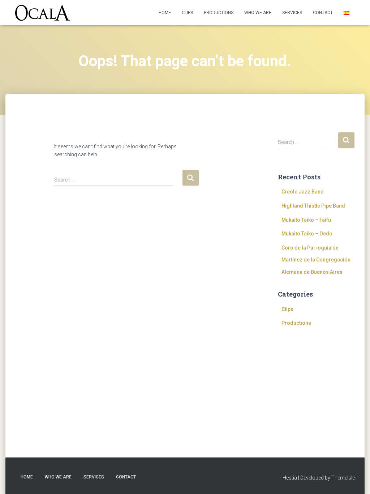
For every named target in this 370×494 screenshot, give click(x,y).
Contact (323, 12)
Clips (187, 12)
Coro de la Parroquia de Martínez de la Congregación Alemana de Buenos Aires (315, 260)
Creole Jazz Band (302, 192)
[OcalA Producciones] (43, 13)
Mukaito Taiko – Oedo (306, 234)
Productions (218, 12)
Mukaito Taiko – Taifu (306, 220)
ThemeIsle (343, 478)
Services (292, 12)
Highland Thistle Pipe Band (313, 206)
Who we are (257, 12)
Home (165, 12)
